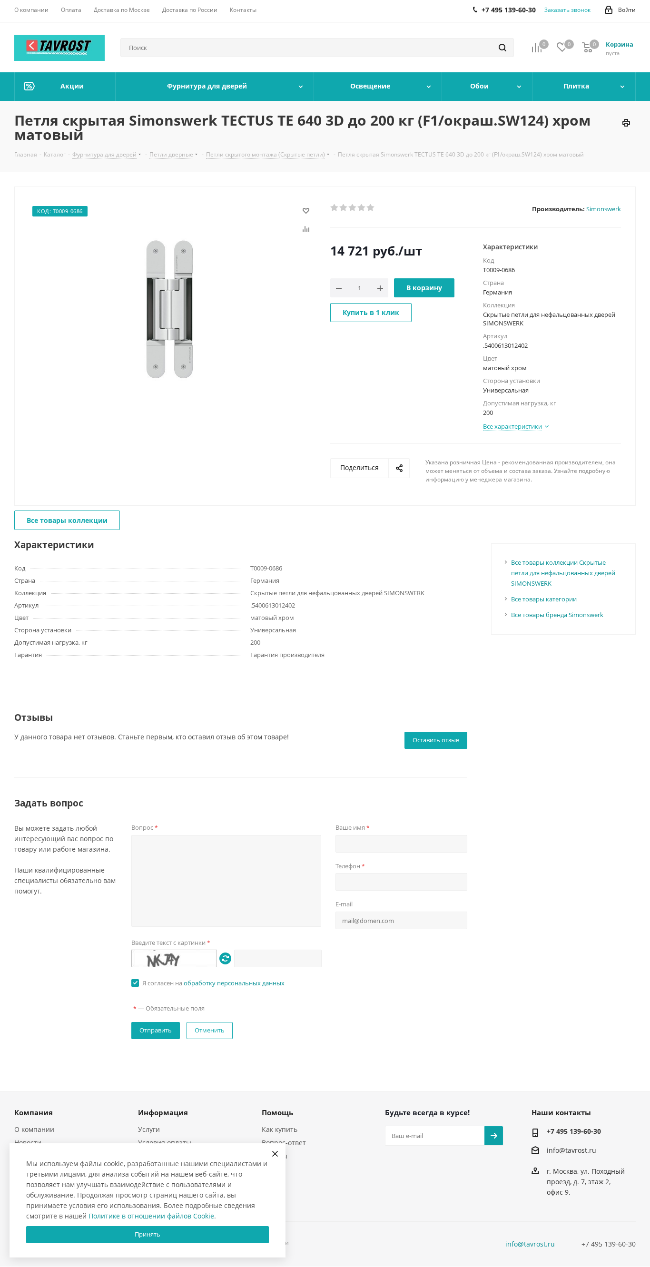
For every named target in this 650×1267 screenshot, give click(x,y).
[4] (361, 208)
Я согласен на (213, 983)
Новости (27, 1142)
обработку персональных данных (234, 983)
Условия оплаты (164, 1142)
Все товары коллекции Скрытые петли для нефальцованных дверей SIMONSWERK (563, 573)
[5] (370, 208)
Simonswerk (603, 209)
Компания (33, 1112)
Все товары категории (544, 599)
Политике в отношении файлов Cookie (151, 1215)
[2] (343, 208)
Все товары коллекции (67, 520)
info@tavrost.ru (571, 1150)
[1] (334, 208)
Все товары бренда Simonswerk (557, 614)
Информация (163, 1112)
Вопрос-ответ (284, 1142)
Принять (147, 1234)
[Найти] (502, 47)
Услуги (149, 1129)
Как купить (279, 1129)
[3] (352, 208)
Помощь (277, 1112)
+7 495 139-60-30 (574, 1131)
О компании (34, 1129)
